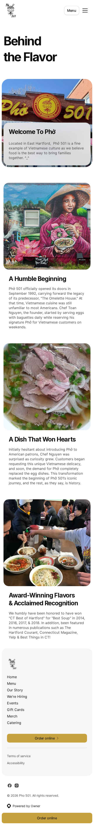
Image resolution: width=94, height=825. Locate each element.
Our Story (15, 690)
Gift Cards (15, 709)
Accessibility (16, 763)
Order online (47, 818)
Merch (12, 716)
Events (12, 703)
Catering (14, 723)
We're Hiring (17, 696)
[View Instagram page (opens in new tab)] (16, 785)
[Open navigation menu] (85, 10)
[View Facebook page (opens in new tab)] (9, 785)
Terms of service (19, 756)
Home (12, 677)
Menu (71, 10)
